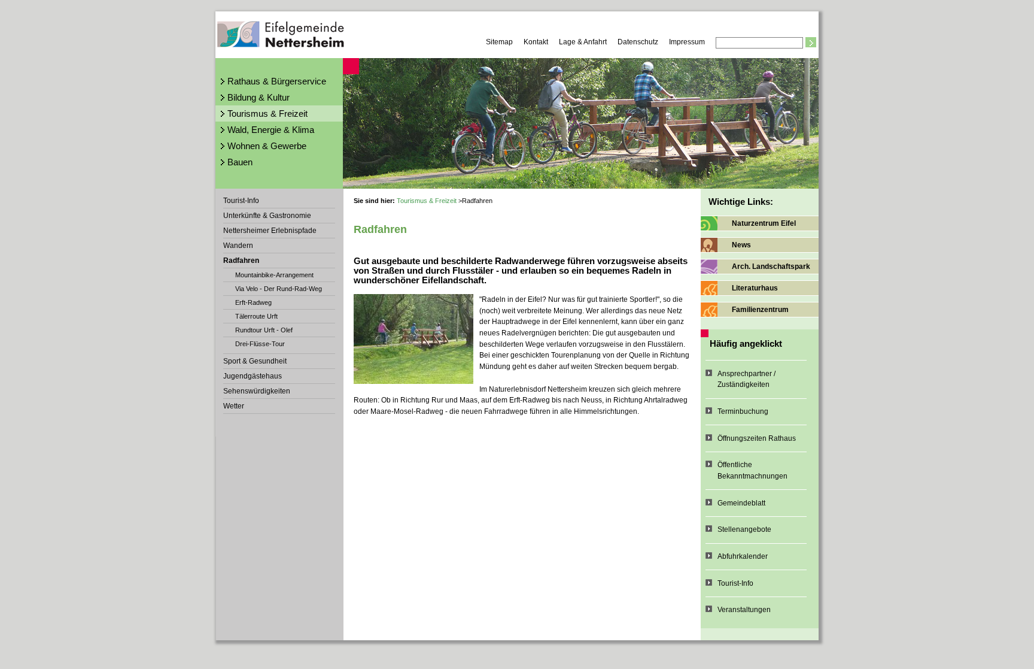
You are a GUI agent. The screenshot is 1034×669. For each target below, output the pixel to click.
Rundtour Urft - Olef (264, 330)
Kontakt (536, 42)
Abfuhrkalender (742, 556)
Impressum (687, 42)
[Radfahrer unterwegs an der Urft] (413, 339)
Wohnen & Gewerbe (266, 146)
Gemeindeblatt (741, 503)
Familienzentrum (760, 309)
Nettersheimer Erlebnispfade (270, 230)
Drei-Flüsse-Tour (260, 343)
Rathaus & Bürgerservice (276, 81)
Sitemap (499, 42)
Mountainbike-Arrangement (274, 275)
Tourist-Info (241, 200)
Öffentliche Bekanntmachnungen (752, 470)
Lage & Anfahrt (583, 42)
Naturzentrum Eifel (764, 223)
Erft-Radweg (253, 302)
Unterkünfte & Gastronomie (267, 215)
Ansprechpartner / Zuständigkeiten (746, 379)
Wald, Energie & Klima (270, 130)
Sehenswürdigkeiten (256, 391)
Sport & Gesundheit (255, 361)
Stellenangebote (744, 529)
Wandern (238, 245)
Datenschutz (638, 42)
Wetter (233, 406)
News (741, 245)
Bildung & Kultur (258, 97)
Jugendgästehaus (252, 376)
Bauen (240, 162)
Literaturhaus (755, 288)
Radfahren (241, 260)
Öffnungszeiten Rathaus (756, 438)
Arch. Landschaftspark (771, 266)
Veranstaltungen (744, 610)
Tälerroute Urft (256, 316)
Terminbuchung (742, 411)
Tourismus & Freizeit (267, 113)
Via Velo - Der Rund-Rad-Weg (278, 288)
